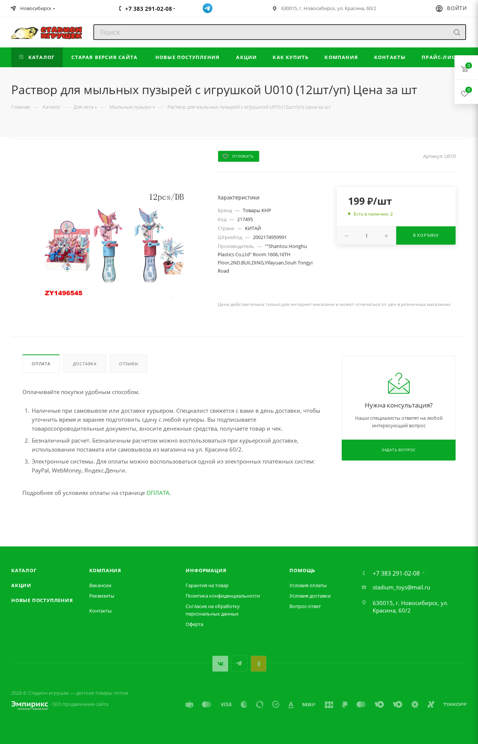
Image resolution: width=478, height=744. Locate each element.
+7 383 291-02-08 (396, 573)
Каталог (24, 570)
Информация (206, 570)
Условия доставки (309, 595)
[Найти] (457, 32)
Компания (105, 570)
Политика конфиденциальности (223, 595)
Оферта (194, 624)
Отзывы (128, 363)
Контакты (100, 610)
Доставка (85, 363)
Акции (21, 585)
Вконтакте (220, 663)
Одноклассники (258, 663)
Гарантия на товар (207, 585)
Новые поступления (42, 600)
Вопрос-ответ (305, 606)
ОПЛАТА (158, 492)
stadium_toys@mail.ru (401, 587)
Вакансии (100, 585)
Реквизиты (101, 595)
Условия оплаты (308, 585)
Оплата (41, 363)
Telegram (239, 663)
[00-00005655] (113, 244)
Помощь (302, 570)
